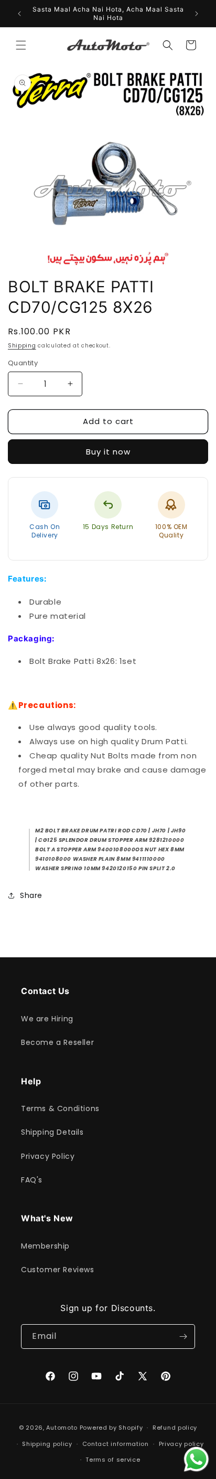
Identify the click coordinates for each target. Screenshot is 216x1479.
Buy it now (108, 451)
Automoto (62, 1427)
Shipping (22, 346)
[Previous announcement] (19, 13)
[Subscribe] (183, 1336)
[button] (21, 45)
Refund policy (175, 1427)
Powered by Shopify (111, 1427)
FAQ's (31, 1180)
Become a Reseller (57, 1042)
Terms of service (112, 1459)
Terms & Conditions (60, 1108)
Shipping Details (52, 1132)
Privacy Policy (47, 1156)
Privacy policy (181, 1444)
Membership (45, 1246)
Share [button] (31, 895)
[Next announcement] (196, 13)
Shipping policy (47, 1444)
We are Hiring (47, 1018)
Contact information (115, 1444)
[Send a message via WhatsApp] (196, 1459)
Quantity (23, 363)
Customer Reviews (57, 1269)
